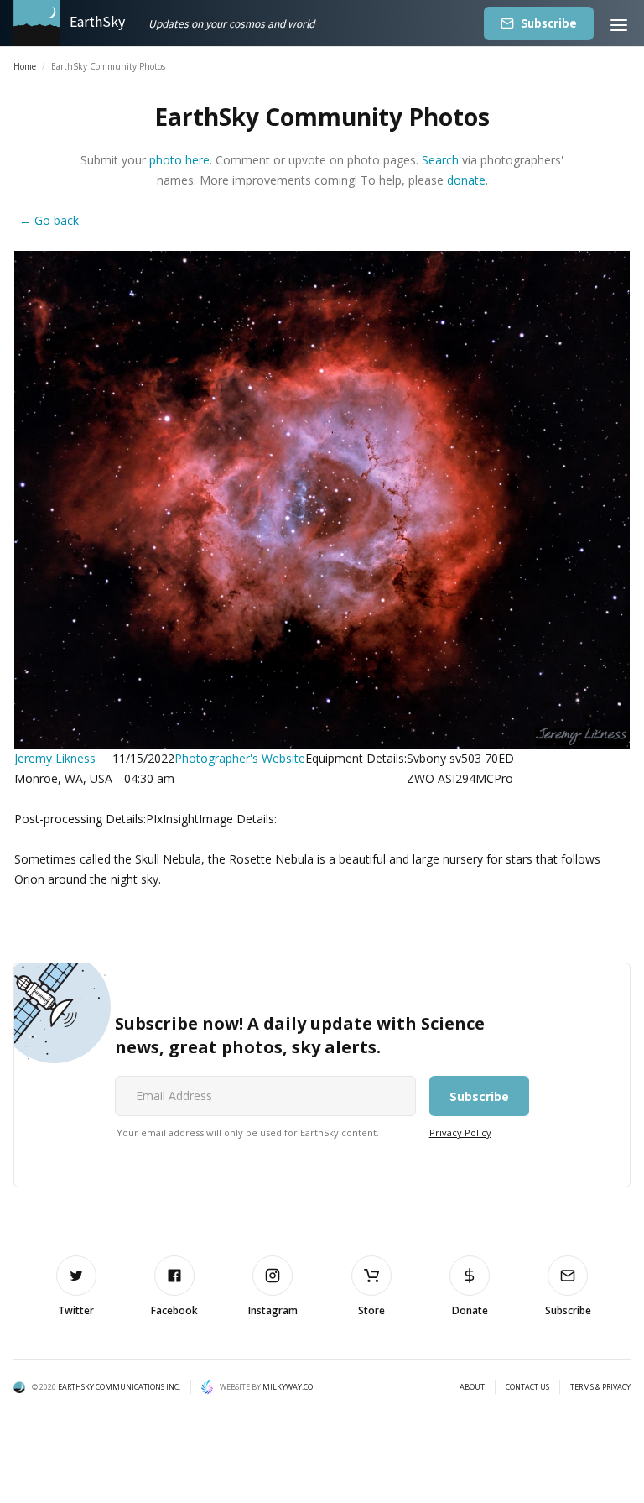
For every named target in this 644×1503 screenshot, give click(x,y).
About (472, 1387)
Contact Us (527, 1387)
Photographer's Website (239, 758)
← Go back (49, 220)
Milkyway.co (287, 1386)
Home (24, 66)
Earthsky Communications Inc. (119, 1386)
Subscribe (549, 23)
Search (440, 160)
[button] (619, 23)
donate (466, 180)
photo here (179, 160)
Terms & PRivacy (600, 1387)
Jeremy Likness (55, 758)
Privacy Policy (460, 1132)
